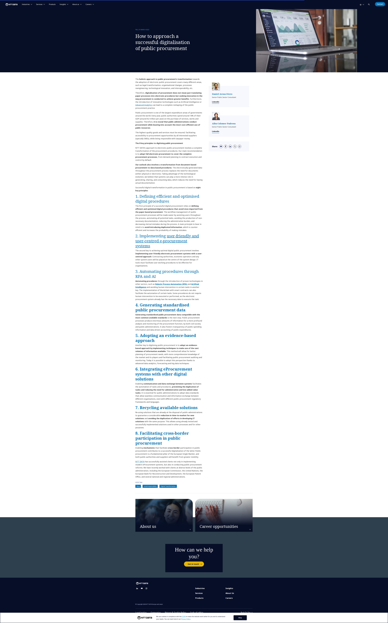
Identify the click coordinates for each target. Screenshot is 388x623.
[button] (369, 4)
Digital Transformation (168, 486)
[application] (194, 617)
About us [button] (75, 4)
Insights (229, 588)
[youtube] (141, 588)
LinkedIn (215, 102)
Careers (229, 598)
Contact (380, 4)
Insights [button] (63, 4)
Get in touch (193, 564)
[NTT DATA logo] (9, 4)
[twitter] (235, 146)
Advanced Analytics (143, 105)
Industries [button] (26, 4)
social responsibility (150, 486)
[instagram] (146, 588)
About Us (230, 593)
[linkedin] (230, 146)
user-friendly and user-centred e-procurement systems (167, 240)
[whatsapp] (239, 146)
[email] (221, 146)
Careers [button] (89, 4)
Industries (200, 588)
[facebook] (225, 146)
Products (52, 4)
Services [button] (39, 4)
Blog (138, 486)
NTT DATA (139, 461)
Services (199, 593)
